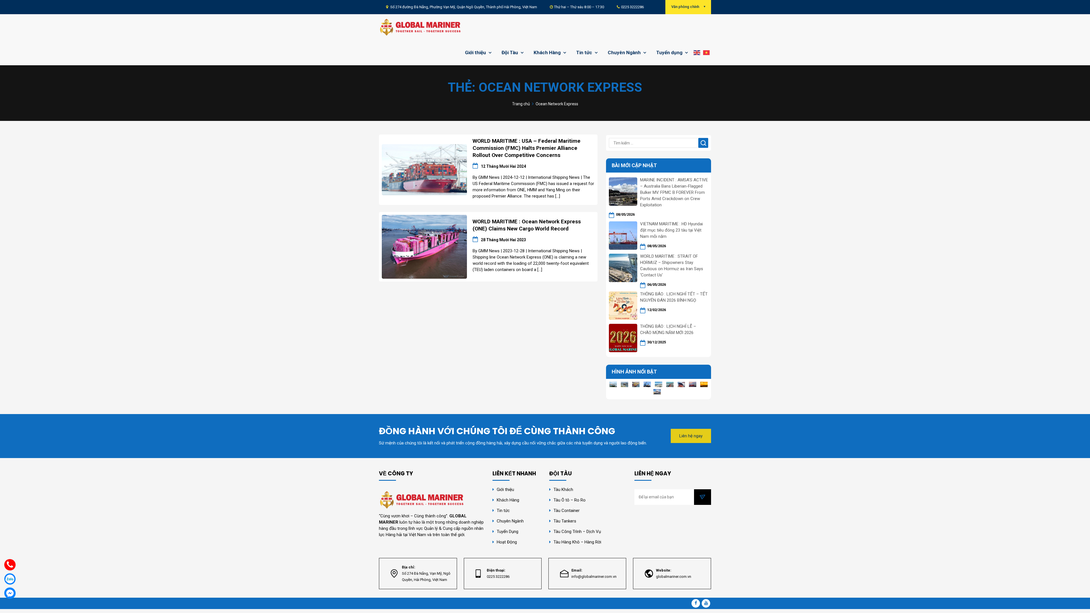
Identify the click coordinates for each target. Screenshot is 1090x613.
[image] (424, 169)
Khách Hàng (547, 52)
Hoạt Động (507, 542)
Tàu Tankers (565, 521)
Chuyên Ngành (624, 52)
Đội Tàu (510, 52)
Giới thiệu (475, 52)
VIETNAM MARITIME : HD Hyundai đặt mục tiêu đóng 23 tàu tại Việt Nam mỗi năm (671, 230)
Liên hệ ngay (691, 435)
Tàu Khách (563, 489)
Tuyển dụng (669, 52)
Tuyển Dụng (507, 531)
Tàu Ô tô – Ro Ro (570, 500)
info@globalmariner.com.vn (594, 576)
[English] (696, 52)
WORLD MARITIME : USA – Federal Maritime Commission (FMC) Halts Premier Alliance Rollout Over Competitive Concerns (526, 148)
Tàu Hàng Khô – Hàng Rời (577, 542)
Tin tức (584, 52)
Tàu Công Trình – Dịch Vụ (577, 531)
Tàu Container (567, 510)
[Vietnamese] (706, 52)
